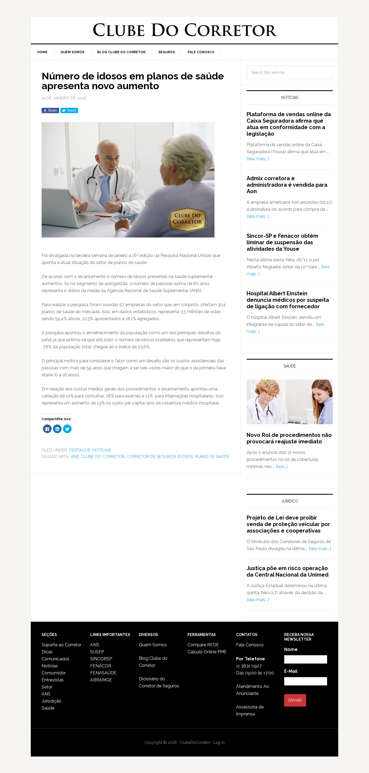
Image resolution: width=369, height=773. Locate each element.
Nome (292, 649)
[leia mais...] (258, 158)
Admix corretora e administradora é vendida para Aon (287, 185)
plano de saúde (212, 456)
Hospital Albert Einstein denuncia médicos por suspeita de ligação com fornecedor (288, 300)
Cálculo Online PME (207, 651)
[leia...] (281, 466)
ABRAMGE (101, 679)
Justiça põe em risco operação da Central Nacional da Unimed (287, 571)
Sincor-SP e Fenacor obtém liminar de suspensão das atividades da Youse (282, 242)
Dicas (47, 651)
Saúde (48, 708)
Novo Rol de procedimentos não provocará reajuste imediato (289, 438)
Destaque (79, 450)
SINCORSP (101, 658)
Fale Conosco (250, 644)
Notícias (101, 450)
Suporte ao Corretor (61, 644)
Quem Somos (153, 644)
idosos (185, 456)
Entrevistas (53, 679)
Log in (218, 742)
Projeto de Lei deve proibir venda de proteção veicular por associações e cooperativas (288, 524)
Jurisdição (51, 701)
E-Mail (292, 671)
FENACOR (100, 665)
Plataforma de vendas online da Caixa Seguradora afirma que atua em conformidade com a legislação (289, 124)
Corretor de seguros (151, 456)
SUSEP (97, 651)
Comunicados (55, 658)
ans (75, 456)
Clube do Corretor (184, 30)
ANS (46, 694)
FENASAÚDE (103, 672)
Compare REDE (203, 644)
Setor (47, 687)
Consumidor (54, 672)
